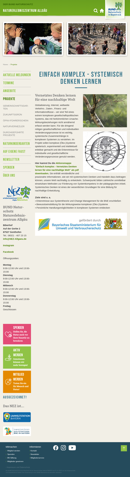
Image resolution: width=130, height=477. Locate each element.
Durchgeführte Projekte (13, 134)
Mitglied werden (13, 451)
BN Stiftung (11, 458)
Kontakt (34, 451)
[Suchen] (96, 11)
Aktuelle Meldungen (17, 75)
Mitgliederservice (37, 458)
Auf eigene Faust (14, 151)
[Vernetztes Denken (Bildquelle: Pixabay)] (105, 110)
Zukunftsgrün (12, 114)
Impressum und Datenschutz (18, 467)
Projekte (9, 99)
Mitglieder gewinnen (15, 461)
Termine (8, 83)
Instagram (8, 245)
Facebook (8, 252)
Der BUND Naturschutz (18, 4)
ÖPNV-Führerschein (15, 120)
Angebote (9, 91)
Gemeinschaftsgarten (15, 107)
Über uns (9, 175)
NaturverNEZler (14, 126)
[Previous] (6, 40)
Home (5, 64)
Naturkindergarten (16, 143)
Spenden (8, 167)
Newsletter (11, 159)
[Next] (124, 40)
